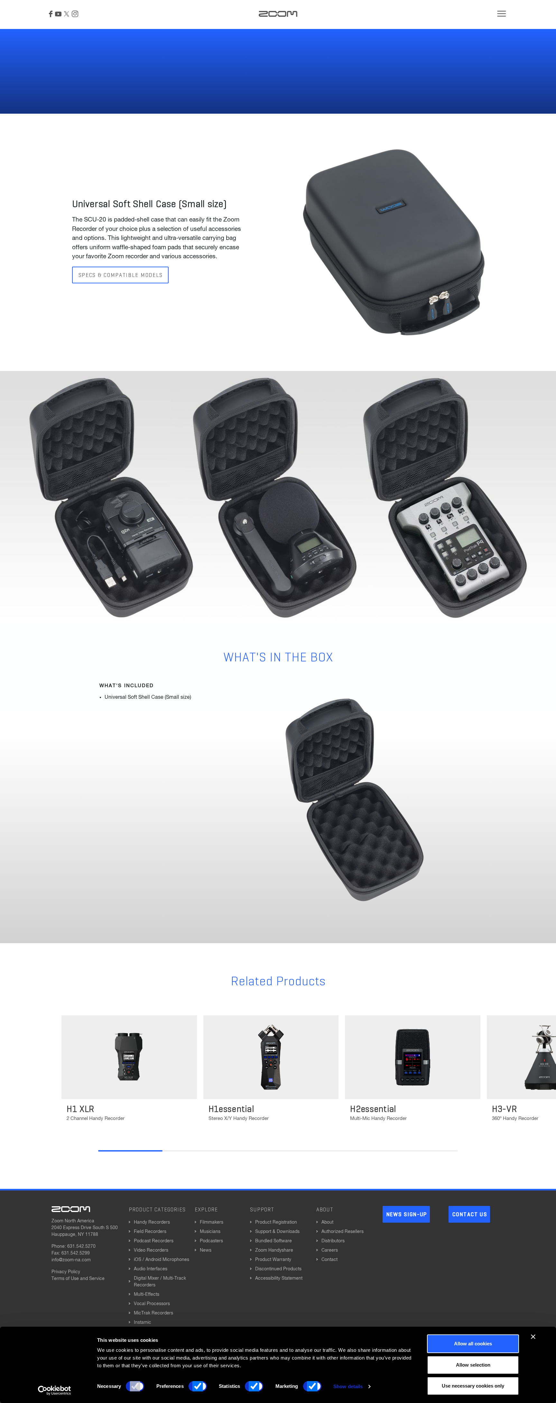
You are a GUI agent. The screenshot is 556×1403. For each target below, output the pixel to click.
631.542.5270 (81, 1246)
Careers (329, 1250)
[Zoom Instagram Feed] (75, 14)
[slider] (278, 1151)
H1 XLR (80, 1109)
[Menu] (502, 13)
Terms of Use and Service (78, 1278)
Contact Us (469, 1215)
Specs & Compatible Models (121, 275)
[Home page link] (278, 13)
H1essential (231, 1109)
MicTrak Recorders (153, 1313)
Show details (348, 1386)
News (205, 1250)
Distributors (333, 1241)
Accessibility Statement (278, 1278)
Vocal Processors (152, 1304)
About (327, 1222)
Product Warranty (273, 1259)
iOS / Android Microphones (161, 1259)
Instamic (142, 1322)
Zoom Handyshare (274, 1250)
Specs (89, 14)
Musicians (210, 1231)
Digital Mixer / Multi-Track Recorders (160, 1281)
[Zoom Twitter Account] (66, 14)
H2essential (373, 1109)
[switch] (198, 1386)
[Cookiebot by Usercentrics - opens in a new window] (54, 1390)
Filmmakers (211, 1222)
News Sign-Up (406, 1215)
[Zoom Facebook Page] (50, 14)
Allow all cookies (473, 1343)
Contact (329, 1259)
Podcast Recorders (153, 1241)
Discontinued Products (278, 1269)
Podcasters (211, 1241)
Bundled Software (273, 1241)
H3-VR (504, 1109)
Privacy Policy (65, 1272)
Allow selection (473, 1365)
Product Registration (276, 1222)
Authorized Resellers (342, 1231)
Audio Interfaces (150, 1269)
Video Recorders (151, 1250)
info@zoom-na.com (71, 1260)
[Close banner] (533, 1336)
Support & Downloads (277, 1231)
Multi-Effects (146, 1294)
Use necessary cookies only (473, 1386)
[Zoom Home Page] (70, 1209)
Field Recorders (150, 1231)
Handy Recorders (152, 1222)
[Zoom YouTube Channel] (58, 14)
